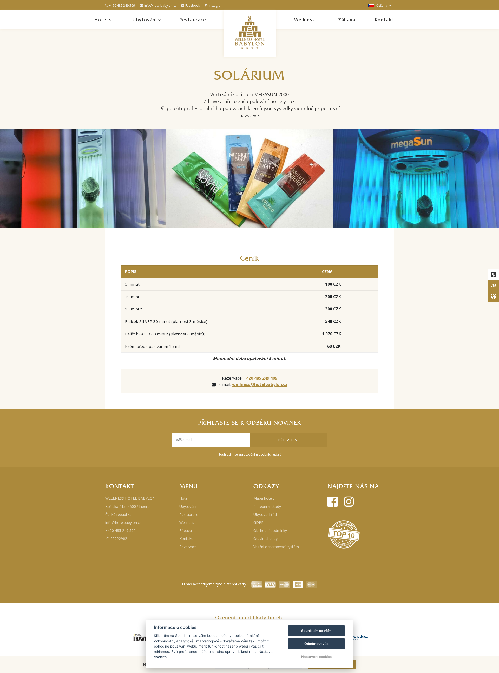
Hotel (101, 20)
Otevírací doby (265, 538)
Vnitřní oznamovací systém (276, 546)
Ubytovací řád (265, 514)
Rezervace (188, 546)
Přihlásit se (288, 439)
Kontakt (384, 20)
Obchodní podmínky (270, 530)
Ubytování (145, 20)
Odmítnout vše (316, 644)
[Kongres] (493, 296)
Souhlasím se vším (316, 631)
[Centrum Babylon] (493, 285)
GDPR (258, 522)
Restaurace (192, 20)
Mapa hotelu (264, 498)
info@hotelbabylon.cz (160, 5)
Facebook (192, 5)
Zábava (346, 20)
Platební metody (267, 506)
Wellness (304, 20)
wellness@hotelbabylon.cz (259, 384)
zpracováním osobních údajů (260, 454)
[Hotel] (493, 274)
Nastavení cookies (316, 657)
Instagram (216, 5)
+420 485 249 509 (122, 5)
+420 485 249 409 (260, 378)
